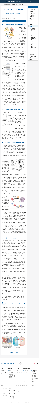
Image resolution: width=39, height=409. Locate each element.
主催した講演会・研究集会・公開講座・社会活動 (12, 397)
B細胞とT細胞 (26, 370)
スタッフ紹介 (19, 370)
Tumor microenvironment (35, 371)
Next (17, 352)
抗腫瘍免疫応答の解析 (4, 389)
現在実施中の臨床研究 (20, 389)
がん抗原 (25, 372)
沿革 (10, 370)
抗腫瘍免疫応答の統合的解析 (35, 376)
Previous (11, 352)
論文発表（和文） (12, 388)
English (36, 363)
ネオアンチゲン (26, 374)
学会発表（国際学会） (12, 391)
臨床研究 (3, 393)
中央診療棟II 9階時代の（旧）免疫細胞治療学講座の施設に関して (12, 376)
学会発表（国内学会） (12, 394)
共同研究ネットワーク (4, 396)
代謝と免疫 (34, 373)
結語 (33, 381)
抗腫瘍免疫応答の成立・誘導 (27, 376)
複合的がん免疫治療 (35, 379)
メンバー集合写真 (19, 372)
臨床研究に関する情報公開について (22, 388)
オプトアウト (19, 391)
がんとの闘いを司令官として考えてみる (27, 380)
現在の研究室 (11, 372)
